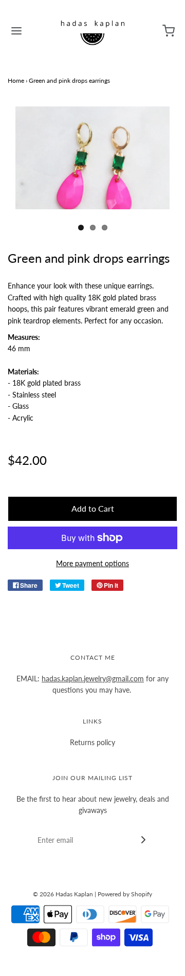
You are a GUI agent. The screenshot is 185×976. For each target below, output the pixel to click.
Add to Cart (92, 508)
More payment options (92, 563)
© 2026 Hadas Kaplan (63, 894)
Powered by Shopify (125, 894)
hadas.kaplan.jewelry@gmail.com (93, 678)
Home (16, 80)
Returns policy (92, 742)
